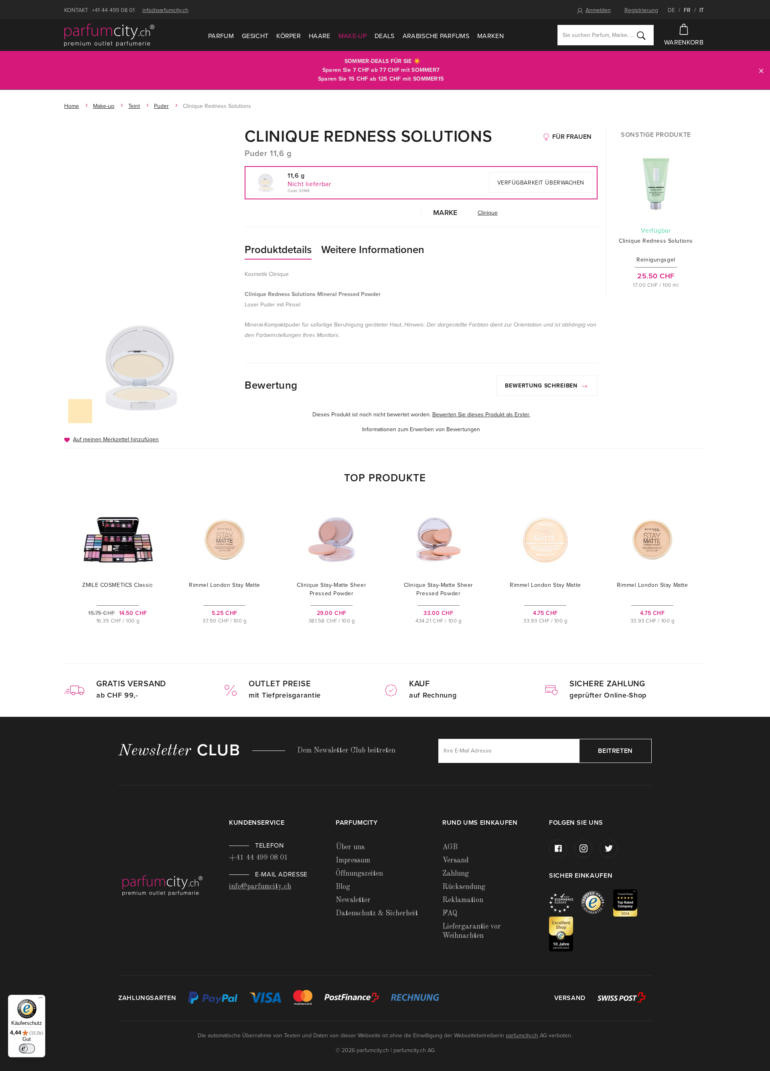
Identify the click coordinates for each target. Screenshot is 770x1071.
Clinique (488, 212)
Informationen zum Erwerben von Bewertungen (421, 429)
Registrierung (641, 10)
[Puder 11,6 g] (141, 368)
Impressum (353, 860)
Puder (161, 106)
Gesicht (255, 36)
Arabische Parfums (436, 36)
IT (701, 10)
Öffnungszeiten (359, 873)
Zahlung (455, 873)
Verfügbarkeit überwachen (540, 182)
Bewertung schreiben (542, 385)
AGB (450, 847)
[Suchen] (641, 35)
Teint (134, 106)
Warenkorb (683, 43)
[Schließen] (761, 70)
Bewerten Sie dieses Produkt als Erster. (481, 414)
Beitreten (615, 751)
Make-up (352, 36)
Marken (490, 36)
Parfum (221, 36)
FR (687, 10)
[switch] (27, 1048)
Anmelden (598, 10)
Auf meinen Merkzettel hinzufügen (116, 439)
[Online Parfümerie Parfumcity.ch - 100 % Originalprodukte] (109, 35)
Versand (455, 860)
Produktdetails (278, 249)
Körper (288, 36)
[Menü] (40, 999)
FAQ (449, 913)
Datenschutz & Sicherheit (377, 913)
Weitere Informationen (372, 249)
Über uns (350, 847)
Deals (385, 36)
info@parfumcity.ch (165, 10)
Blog (343, 886)
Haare (319, 36)
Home (71, 106)
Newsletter (353, 900)
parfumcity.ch (522, 1035)
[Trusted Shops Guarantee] (597, 902)
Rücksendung (463, 886)
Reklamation (462, 900)
